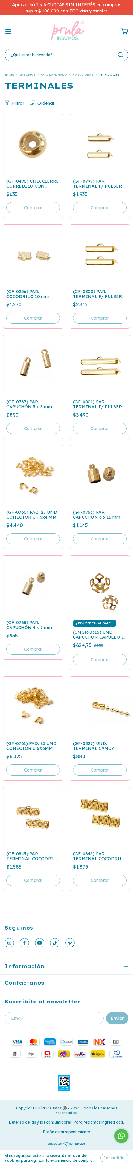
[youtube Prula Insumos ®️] (39, 942)
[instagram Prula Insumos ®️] (9, 942)
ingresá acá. (112, 1122)
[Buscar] (121, 55)
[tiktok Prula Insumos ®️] (54, 942)
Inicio (9, 75)
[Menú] (8, 32)
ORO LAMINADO (54, 75)
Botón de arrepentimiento (66, 1132)
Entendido (114, 1157)
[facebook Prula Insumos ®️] (24, 942)
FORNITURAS (82, 75)
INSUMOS (27, 75)
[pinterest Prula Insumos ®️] (70, 942)
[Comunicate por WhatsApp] (121, 1136)
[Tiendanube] (66, 1144)
